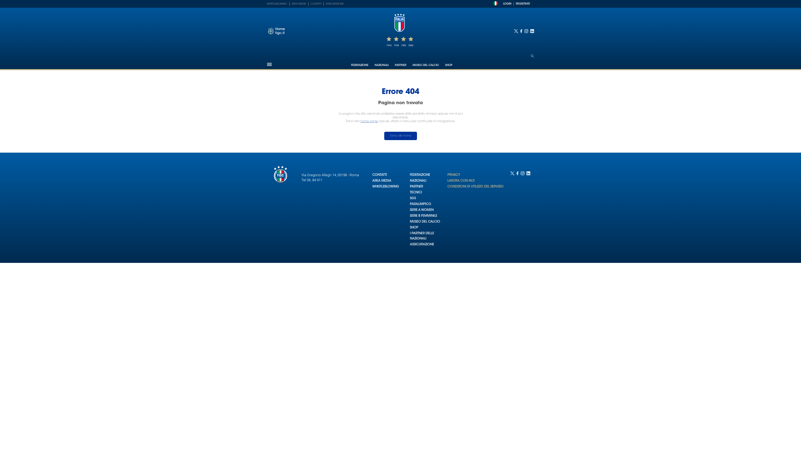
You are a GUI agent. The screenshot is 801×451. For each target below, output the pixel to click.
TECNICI (416, 192)
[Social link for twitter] (516, 31)
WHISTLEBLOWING (385, 186)
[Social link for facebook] (521, 31)
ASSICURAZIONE (422, 244)
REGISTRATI (523, 4)
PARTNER (416, 186)
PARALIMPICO (420, 204)
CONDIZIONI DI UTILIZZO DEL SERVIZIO (475, 186)
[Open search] (532, 56)
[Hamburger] (269, 64)
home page (369, 121)
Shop (448, 65)
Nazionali (382, 65)
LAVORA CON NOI (461, 180)
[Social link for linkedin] (532, 31)
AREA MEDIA (381, 180)
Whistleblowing (277, 4)
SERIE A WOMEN (422, 210)
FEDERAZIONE (420, 175)
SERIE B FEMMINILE (423, 216)
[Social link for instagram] (526, 31)
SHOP (414, 227)
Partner (400, 65)
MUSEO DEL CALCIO (425, 221)
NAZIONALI (418, 180)
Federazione (359, 65)
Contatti (316, 4)
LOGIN (507, 4)
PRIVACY (453, 175)
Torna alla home (400, 135)
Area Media (299, 4)
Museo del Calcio (426, 65)
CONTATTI (379, 175)
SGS (413, 198)
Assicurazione (335, 4)
